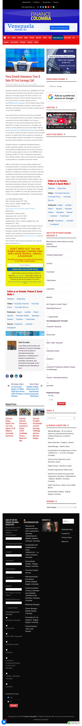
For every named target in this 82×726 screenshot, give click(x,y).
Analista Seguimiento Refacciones (60, 470)
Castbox (19, 319)
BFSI (9, 38)
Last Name (50, 289)
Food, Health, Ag (57, 38)
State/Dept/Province (53, 308)
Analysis (29, 42)
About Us (55, 2)
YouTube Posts (54, 197)
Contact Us (37, 2)
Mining (26, 38)
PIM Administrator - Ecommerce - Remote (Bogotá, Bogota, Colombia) (32, 580)
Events (36, 42)
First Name (50, 272)
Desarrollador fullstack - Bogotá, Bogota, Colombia (59, 492)
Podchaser (30, 319)
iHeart (36, 312)
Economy (6, 42)
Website (10, 299)
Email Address (51, 246)
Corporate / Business (53, 326)
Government (50, 334)
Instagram (11, 328)
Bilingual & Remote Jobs (57, 425)
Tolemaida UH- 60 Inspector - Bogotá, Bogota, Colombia (32, 619)
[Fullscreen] (74, 127)
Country (49, 263)
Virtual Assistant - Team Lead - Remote (31, 628)
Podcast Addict (22, 316)
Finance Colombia (29, 716)
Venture (32, 38)
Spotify (10, 316)
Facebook (18, 324)
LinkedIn (28, 324)
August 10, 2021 (18, 84)
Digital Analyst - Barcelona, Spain (60, 466)
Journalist (49, 385)
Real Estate (67, 38)
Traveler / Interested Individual (57, 377)
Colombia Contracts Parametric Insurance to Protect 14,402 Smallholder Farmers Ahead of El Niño (23, 429)
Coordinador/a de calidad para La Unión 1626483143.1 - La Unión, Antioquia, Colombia (62, 453)
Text (51, 400)
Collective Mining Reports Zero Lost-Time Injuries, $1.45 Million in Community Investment (10, 427)
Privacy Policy (46, 2)
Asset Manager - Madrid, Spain (59, 446)
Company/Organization (54, 255)
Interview (23, 42)
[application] (61, 120)
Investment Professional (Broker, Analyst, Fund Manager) (60, 368)
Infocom (20, 38)
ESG (74, 38)
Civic (50, 38)
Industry (38, 38)
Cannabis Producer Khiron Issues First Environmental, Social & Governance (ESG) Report (32, 391)
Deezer (10, 319)
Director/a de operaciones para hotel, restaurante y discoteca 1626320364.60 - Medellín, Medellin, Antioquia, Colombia (62, 477)
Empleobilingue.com (31, 522)
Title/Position (51, 280)
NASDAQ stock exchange (16, 103)
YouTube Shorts (21, 307)
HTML (52, 395)
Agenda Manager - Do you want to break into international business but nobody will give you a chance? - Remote (61, 435)
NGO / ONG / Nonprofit (54, 343)
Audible (27, 312)
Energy (14, 38)
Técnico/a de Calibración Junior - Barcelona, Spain (59, 460)
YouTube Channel (21, 304)
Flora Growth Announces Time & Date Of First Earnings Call (23, 78)
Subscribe (21, 299)
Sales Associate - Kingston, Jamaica (61, 442)
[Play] (49, 127)
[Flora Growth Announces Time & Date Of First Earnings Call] (25, 60)
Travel (45, 38)
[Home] (5, 37)
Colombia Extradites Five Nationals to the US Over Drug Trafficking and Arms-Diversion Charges (37, 428)
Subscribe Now (26, 2)
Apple (19, 312)
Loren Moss (33, 84)
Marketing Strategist (32, 604)
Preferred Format (52, 393)
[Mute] (71, 127)
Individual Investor (52, 351)
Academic (50, 359)
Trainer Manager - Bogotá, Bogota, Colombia (31, 611)
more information (20, 275)
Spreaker (35, 316)
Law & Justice (14, 42)
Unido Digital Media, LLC (28, 7)
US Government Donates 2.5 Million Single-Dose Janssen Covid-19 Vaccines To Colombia (18, 391)
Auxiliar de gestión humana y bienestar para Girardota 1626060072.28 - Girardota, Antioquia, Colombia (32, 594)
